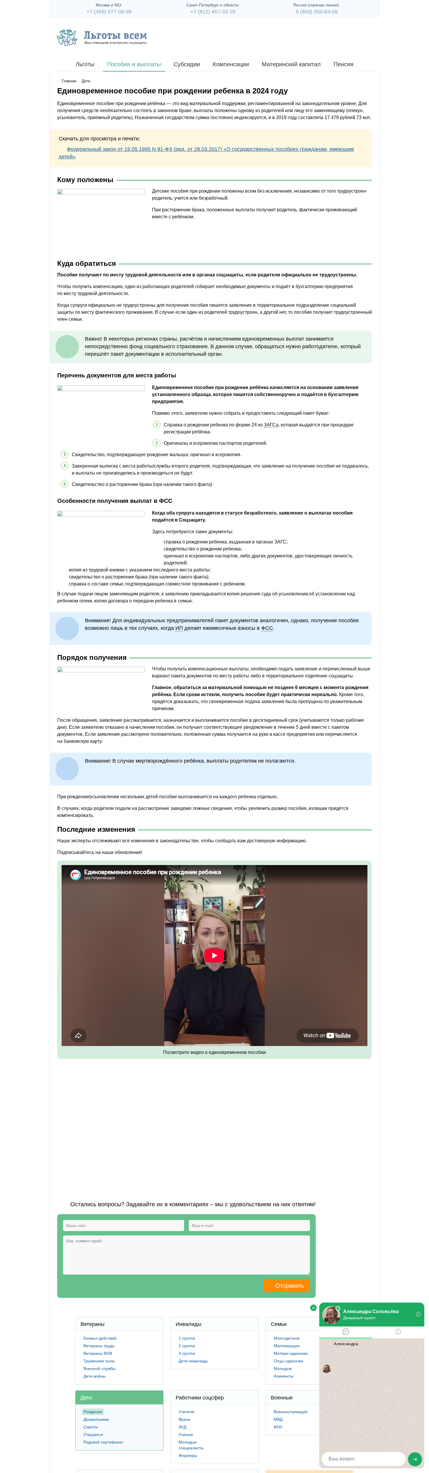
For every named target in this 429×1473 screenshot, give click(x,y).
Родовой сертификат (103, 1442)
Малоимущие (287, 1345)
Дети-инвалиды (193, 1361)
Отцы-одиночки (288, 1361)
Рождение (92, 1411)
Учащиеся (93, 1434)
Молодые (283, 1368)
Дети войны (94, 1376)
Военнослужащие (291, 1411)
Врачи (184, 1419)
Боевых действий (99, 1338)
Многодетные (287, 1338)
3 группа (187, 1353)
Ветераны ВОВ (97, 1353)
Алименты (283, 1376)
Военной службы (99, 1368)
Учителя (186, 1411)
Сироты (90, 1427)
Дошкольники (96, 1419)
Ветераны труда (98, 1345)
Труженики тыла (98, 1361)
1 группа (187, 1338)
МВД (278, 1419)
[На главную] (102, 37)
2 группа (187, 1345)
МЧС (278, 1427)
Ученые (186, 1434)
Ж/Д (182, 1427)
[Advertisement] (163, 1122)
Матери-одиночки (291, 1353)
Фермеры (188, 1455)
